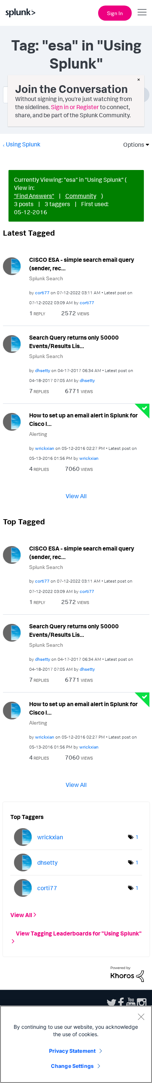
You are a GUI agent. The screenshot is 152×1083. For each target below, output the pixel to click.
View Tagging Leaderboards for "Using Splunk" (79, 933)
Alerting (38, 434)
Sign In (115, 13)
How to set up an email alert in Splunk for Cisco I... (83, 419)
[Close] (141, 1016)
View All (76, 496)
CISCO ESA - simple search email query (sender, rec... (81, 264)
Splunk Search (46, 278)
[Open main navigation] (142, 12)
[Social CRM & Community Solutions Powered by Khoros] (127, 973)
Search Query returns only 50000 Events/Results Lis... (74, 342)
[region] (76, 1044)
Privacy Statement (72, 1051)
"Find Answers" (34, 195)
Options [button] (131, 144)
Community (80, 195)
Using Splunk (23, 144)
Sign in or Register (75, 107)
